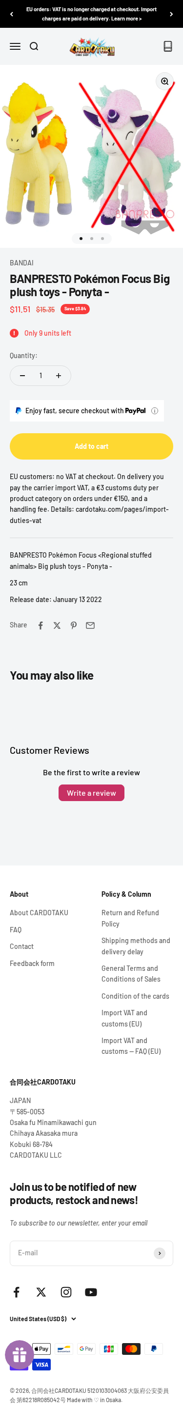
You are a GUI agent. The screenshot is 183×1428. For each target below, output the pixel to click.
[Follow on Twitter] (41, 1292)
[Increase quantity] (58, 375)
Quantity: (24, 355)
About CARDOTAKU (39, 912)
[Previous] (11, 14)
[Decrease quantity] (22, 375)
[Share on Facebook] (40, 625)
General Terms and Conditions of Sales (131, 973)
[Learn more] (154, 410)
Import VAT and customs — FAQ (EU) (131, 1045)
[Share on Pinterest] (73, 625)
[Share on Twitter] (57, 625)
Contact (22, 946)
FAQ (15, 929)
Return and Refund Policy (130, 917)
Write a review (91, 792)
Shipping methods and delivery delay (136, 945)
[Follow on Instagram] (66, 1292)
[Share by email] (90, 625)
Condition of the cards (135, 996)
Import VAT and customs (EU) (124, 1017)
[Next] (171, 14)
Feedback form (32, 963)
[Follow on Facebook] (16, 1292)
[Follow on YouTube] (91, 1292)
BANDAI (22, 263)
